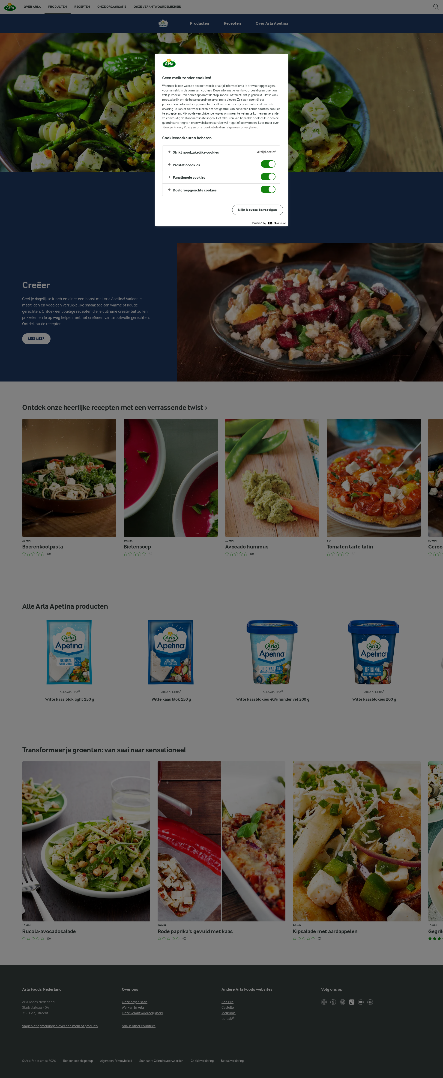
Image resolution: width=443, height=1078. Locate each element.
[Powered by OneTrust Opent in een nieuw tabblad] (268, 223)
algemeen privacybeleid (242, 127)
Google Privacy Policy (177, 127)
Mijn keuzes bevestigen (257, 210)
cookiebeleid (212, 127)
